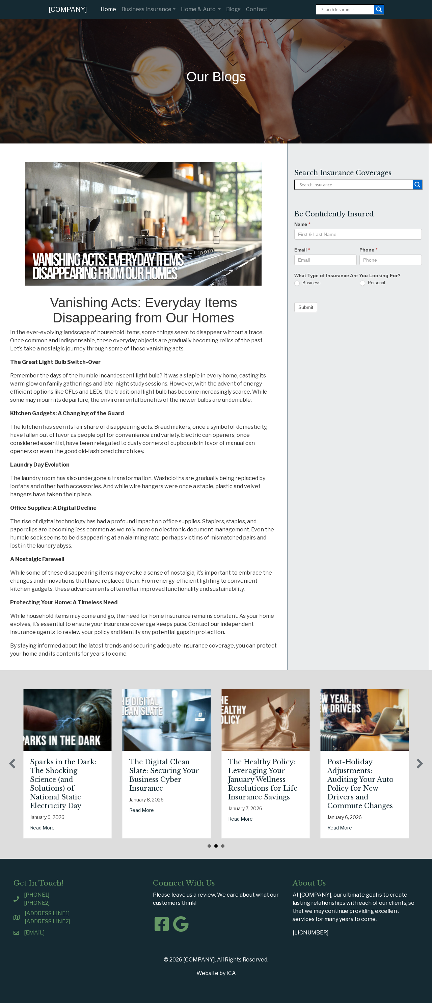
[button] (12, 763)
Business (311, 282)
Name (302, 224)
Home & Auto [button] (199, 9)
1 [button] (209, 846)
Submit (305, 307)
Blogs (233, 9)
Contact (256, 9)
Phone (368, 250)
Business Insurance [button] (146, 9)
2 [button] (216, 846)
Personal (376, 282)
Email (302, 250)
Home (110, 9)
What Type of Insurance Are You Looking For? (347, 275)
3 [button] (222, 846)
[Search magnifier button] (379, 9)
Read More (42, 827)
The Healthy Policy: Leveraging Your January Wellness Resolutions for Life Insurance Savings (262, 779)
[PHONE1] (37, 895)
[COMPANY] (68, 9)
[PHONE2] (37, 903)
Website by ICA (216, 973)
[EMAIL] (34, 932)
